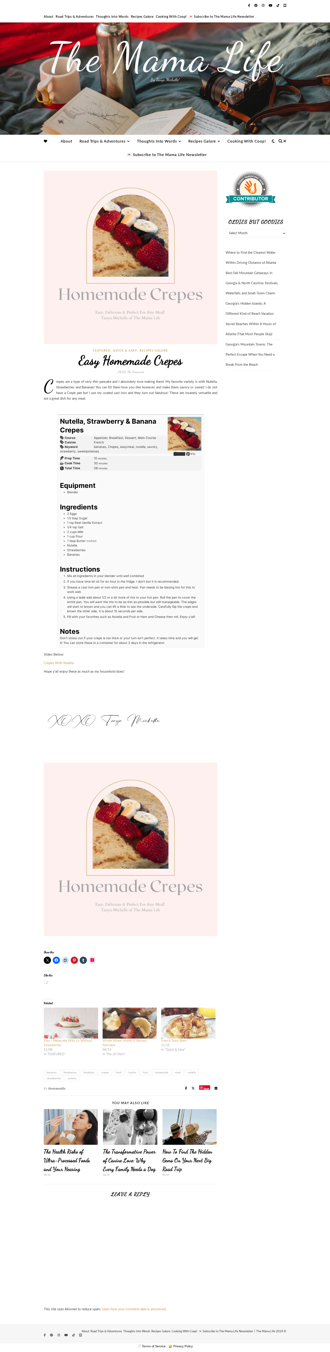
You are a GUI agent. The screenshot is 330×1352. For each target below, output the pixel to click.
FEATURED (101, 350)
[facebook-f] (249, 5)
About (48, 16)
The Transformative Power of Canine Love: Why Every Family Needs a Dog (129, 1160)
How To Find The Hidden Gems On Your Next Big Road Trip (187, 1160)
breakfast (89, 1072)
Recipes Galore (142, 16)
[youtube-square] (285, 5)
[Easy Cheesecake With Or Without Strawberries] (71, 1023)
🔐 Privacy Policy (181, 1346)
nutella (192, 1072)
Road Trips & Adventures (75, 16)
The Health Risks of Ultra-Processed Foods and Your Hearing (67, 1160)
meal (178, 1072)
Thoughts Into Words (112, 16)
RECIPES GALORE (154, 350)
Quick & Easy (125, 350)
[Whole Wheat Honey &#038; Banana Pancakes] (130, 1023)
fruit (145, 1072)
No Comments (136, 372)
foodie (132, 1072)
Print (181, 454)
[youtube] (271, 5)
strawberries (54, 1078)
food (118, 1072)
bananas (52, 1072)
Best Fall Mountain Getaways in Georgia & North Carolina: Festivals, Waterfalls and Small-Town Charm (252, 283)
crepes (105, 1072)
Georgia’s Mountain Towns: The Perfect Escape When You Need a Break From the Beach (250, 354)
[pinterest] (256, 5)
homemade (161, 1072)
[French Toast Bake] (188, 1023)
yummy (72, 1078)
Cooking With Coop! (171, 16)
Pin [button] (192, 454)
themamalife (57, 1088)
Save (206, 1088)
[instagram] (263, 5)
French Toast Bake (173, 1040)
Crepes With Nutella (59, 663)
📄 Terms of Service (151, 1346)
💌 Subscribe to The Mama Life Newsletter (221, 16)
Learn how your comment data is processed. (134, 1309)
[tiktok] (278, 5)
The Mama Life (165, 57)
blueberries (70, 1072)
